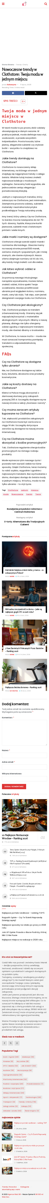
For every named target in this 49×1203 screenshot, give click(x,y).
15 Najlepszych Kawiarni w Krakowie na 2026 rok (27, 895)
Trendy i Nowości (9, 1187)
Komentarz (8, 717)
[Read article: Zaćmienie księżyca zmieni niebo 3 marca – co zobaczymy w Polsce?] (24, 557)
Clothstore (13, 490)
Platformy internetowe (15, 1079)
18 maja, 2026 (25, 691)
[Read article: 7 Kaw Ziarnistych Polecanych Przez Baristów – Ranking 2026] (24, 636)
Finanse (8, 1061)
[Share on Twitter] (36, 93)
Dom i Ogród (11, 1057)
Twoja (38, 494)
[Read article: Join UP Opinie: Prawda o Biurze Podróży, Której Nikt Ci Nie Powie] (7, 1159)
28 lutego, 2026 (23, 576)
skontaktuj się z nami (11, 1189)
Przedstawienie (35, 1084)
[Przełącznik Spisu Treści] (22, 101)
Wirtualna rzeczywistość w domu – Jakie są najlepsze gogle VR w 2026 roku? (23, 610)
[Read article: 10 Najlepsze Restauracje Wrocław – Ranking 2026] (24, 815)
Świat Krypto (32, 1111)
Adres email (8, 762)
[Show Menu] (3, 4)
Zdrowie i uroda (12, 1111)
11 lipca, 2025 (25, 84)
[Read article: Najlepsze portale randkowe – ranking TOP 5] (7, 1125)
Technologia (33, 1097)
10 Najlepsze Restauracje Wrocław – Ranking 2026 (15, 836)
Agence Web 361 (14, 1194)
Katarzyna (11, 84)
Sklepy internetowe (13, 1093)
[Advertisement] (24, 33)
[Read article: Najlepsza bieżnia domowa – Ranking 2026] (24, 675)
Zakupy (26, 1106)
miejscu (34, 490)
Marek (12, 576)
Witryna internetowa (11, 773)
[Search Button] (45, 4)
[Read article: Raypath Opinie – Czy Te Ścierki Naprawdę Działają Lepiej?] (7, 1136)
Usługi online (10, 1106)
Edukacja (28, 1057)
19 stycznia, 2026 (23, 655)
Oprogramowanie (12, 1075)
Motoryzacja (25, 1070)
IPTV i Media (10, 1066)
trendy (29, 494)
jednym (24, 490)
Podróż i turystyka (13, 1084)
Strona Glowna (8, 65)
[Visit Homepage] (24, 4)
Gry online (23, 1061)
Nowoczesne (17, 494)
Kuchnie (8, 1070)
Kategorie (25, 1187)
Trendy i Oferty (22, 65)
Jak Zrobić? (28, 1066)
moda (6, 494)
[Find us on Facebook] (4, 1043)
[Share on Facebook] (13, 93)
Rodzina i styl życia (13, 1088)
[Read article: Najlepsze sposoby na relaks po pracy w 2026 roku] (7, 1148)
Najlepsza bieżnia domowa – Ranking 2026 (23, 687)
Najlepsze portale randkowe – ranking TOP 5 (23, 913)
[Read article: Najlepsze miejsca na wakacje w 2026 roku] (7, 1170)
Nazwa (6, 750)
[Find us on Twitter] (10, 1043)
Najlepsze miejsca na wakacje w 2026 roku (22, 939)
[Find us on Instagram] (17, 1043)
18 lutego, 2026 (22, 615)
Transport (9, 1102)
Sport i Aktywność (12, 1097)
